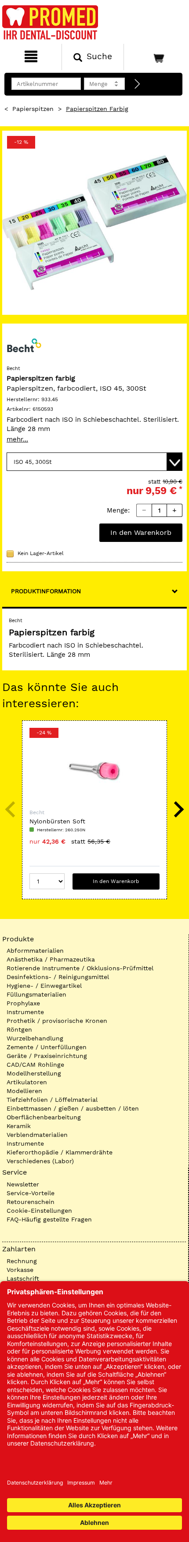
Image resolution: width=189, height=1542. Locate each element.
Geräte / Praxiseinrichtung (47, 1055)
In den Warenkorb (140, 532)
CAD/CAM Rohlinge (35, 1064)
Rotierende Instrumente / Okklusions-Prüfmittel (80, 968)
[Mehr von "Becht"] (24, 345)
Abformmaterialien (35, 950)
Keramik (19, 1125)
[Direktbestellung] (137, 84)
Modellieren (24, 1090)
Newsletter (23, 1184)
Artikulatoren (27, 1082)
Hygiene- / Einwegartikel (44, 985)
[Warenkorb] (155, 57)
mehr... (17, 439)
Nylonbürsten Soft (57, 821)
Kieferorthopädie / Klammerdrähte (60, 1152)
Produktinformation (46, 591)
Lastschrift (23, 1278)
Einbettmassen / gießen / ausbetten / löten (73, 1108)
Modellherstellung (34, 1073)
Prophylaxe (23, 1003)
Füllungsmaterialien (36, 994)
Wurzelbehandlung (35, 1038)
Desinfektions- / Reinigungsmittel (58, 976)
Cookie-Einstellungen (39, 1210)
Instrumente (25, 1011)
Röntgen (19, 1029)
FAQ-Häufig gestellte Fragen (49, 1219)
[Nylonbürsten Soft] (94, 771)
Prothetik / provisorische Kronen (57, 1020)
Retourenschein (31, 1201)
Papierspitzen (33, 108)
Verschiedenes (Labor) (40, 1161)
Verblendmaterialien (37, 1134)
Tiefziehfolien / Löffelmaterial (52, 1099)
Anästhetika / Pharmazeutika (51, 959)
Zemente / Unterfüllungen (47, 1047)
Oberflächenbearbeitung (44, 1117)
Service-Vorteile (31, 1193)
